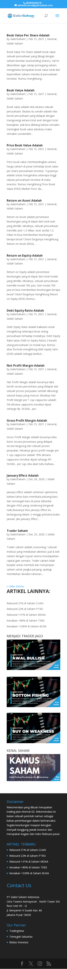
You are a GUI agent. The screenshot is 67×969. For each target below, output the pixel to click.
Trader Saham (17, 531)
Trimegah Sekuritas (21, 936)
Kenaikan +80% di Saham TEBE (25, 620)
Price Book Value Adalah (25, 145)
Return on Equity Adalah (25, 255)
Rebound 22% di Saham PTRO (25, 609)
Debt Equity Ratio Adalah (25, 310)
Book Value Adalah (20, 90)
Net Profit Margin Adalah (25, 365)
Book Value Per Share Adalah (28, 35)
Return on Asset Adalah (24, 200)
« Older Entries (15, 586)
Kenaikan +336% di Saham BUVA (26, 626)
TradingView (16, 931)
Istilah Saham (15, 43)
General (51, 39)
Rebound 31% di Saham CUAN (25, 603)
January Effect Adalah (23, 475)
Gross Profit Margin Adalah (27, 420)
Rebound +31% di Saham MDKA (26, 614)
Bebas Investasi (18, 942)
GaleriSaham (17, 39)
